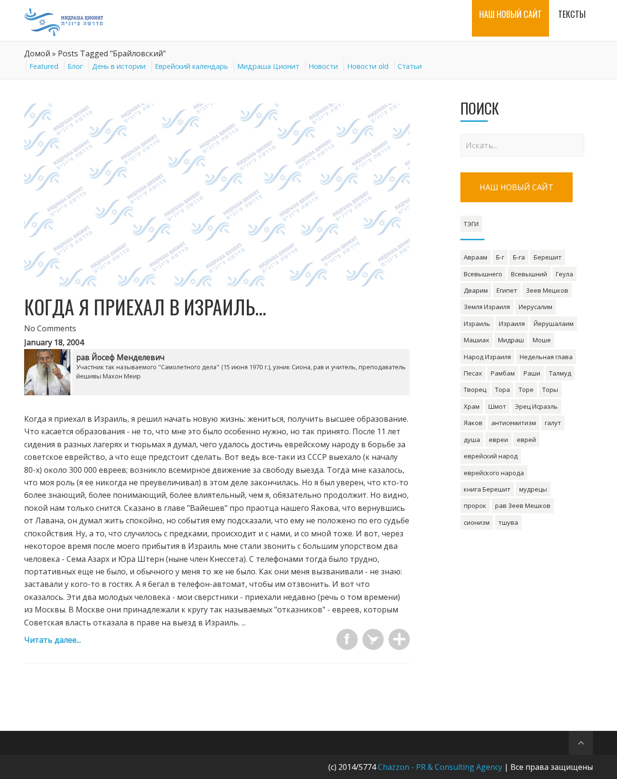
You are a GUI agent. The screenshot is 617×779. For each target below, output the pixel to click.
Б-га (519, 257)
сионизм (477, 522)
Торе (526, 389)
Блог (75, 66)
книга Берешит (487, 489)
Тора (502, 389)
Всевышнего (483, 274)
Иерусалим (535, 306)
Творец (475, 389)
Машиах (476, 340)
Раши (531, 373)
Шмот (497, 406)
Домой (37, 53)
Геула (564, 274)
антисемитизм (513, 422)
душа (472, 439)
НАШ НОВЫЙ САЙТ (516, 187)
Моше (542, 340)
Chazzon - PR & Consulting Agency (440, 767)
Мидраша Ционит (268, 66)
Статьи (410, 66)
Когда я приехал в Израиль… (145, 306)
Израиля (512, 323)
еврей (526, 439)
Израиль (477, 323)
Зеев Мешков (547, 290)
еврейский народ (491, 456)
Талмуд (560, 373)
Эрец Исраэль (536, 406)
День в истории (119, 66)
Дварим (476, 290)
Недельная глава (546, 356)
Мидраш (511, 340)
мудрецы (533, 489)
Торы (550, 389)
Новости (323, 66)
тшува (508, 522)
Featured (43, 66)
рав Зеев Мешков (522, 505)
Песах (473, 373)
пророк (475, 505)
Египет (506, 290)
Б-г (500, 257)
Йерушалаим (554, 323)
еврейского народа (494, 472)
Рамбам (503, 373)
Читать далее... (52, 640)
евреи (498, 439)
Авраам (475, 257)
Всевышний (529, 274)
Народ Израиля (487, 356)
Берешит (548, 257)
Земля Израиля (487, 306)
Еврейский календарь (191, 66)
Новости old (368, 66)
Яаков (473, 422)
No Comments (50, 328)
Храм (472, 406)
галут (553, 422)
